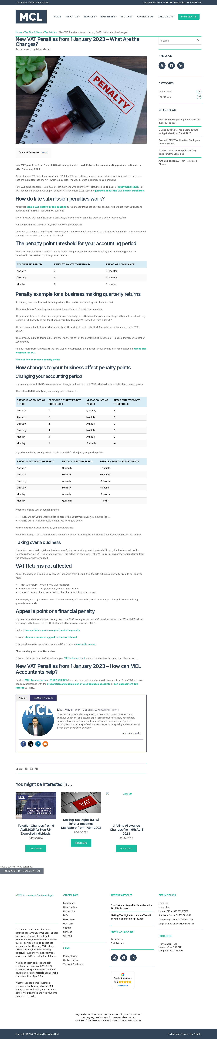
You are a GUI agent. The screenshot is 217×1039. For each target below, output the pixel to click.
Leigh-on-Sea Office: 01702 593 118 (176, 923)
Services (67, 932)
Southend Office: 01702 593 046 (175, 915)
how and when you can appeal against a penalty (52, 630)
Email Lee (163, 903)
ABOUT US (71, 16)
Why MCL (67, 936)
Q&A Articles (165, 91)
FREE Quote (69, 919)
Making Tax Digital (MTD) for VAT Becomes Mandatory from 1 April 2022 (81, 824)
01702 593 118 (164, 2)
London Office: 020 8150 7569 (173, 911)
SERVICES (89, 16)
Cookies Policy (70, 960)
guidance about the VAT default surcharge (119, 190)
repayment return (128, 186)
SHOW (44, 153)
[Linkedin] (38, 744)
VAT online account (74, 658)
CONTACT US (145, 16)
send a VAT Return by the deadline (46, 206)
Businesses (69, 903)
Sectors (67, 928)
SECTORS (126, 16)
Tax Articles (50, 32)
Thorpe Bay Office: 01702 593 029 (176, 919)
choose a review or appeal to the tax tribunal (51, 637)
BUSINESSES (107, 16)
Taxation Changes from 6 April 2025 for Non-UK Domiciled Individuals (36, 829)
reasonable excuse (85, 644)
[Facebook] (23, 744)
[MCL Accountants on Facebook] (171, 65)
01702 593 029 (193, 2)
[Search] (197, 41)
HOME (57, 16)
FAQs (65, 915)
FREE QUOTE (188, 16)
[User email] (45, 744)
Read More (36, 848)
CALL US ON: (165, 16)
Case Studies (70, 907)
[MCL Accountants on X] (162, 65)
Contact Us (69, 911)
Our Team (68, 923)
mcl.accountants (131, 733)
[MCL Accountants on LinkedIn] (180, 65)
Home (19, 32)
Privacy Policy (70, 956)
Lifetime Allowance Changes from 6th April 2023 (126, 829)
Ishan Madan (43, 49)
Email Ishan (164, 907)
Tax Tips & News (33, 32)
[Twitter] (31, 744)
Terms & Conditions (73, 964)
